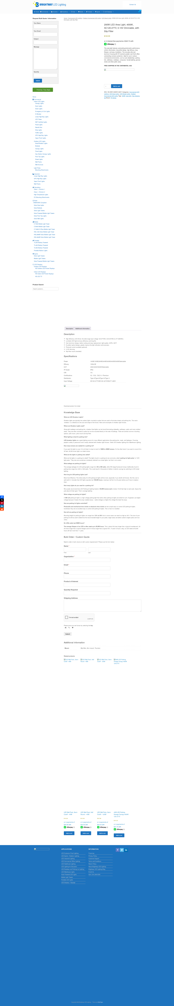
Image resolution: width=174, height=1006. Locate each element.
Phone (66, 573)
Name (66, 546)
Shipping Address (71, 598)
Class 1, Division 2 (39, 192)
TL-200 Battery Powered (41, 242)
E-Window (38, 114)
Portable (90, 12)
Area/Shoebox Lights (41, 143)
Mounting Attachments (41, 170)
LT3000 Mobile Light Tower (41, 226)
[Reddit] (2, 509)
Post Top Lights (39, 157)
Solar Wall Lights (39, 218)
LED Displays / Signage (68, 882)
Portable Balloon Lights (40, 250)
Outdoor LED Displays (40, 266)
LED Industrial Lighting (68, 858)
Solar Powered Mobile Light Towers (44, 213)
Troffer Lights (39, 133)
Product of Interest (71, 581)
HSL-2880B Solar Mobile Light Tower (44, 234)
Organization (69, 556)
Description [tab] (69, 328)
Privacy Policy (93, 856)
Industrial (55, 12)
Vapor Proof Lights (40, 138)
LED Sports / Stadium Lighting (70, 856)
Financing (91, 853)
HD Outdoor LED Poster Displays (45, 268)
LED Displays (108, 12)
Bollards (37, 146)
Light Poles (37, 168)
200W (123, 96)
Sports (98, 12)
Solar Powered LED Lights (69, 874)
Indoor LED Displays (40, 272)
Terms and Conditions (95, 861)
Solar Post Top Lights (40, 216)
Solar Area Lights (39, 205)
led (105, 98)
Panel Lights (38, 125)
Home (37, 12)
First (65, 552)
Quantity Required (71, 590)
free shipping (136, 96)
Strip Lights (38, 130)
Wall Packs (38, 162)
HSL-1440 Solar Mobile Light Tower (44, 232)
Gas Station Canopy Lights (43, 154)
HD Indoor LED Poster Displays (44, 274)
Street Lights (39, 159)
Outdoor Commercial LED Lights (92, 18)
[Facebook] (2, 497)
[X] (2, 500)
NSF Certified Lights (41, 122)
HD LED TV (38, 276)
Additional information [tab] (82, 328)
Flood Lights (38, 151)
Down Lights (38, 109)
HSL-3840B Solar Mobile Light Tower (44, 237)
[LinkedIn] (2, 506)
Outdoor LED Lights (39, 141)
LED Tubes (38, 119)
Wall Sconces (39, 165)
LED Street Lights (106, 18)
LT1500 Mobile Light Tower (41, 224)
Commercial (45, 12)
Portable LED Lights (67, 880)
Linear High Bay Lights (41, 117)
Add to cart (116, 86)
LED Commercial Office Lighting (70, 861)
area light (128, 96)
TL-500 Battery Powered (41, 248)
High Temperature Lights (41, 194)
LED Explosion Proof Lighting (69, 853)
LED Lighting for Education (69, 866)
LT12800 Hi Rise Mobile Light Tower (44, 229)
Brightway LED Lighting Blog (97, 869)
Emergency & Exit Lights (42, 111)
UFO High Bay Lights (41, 135)
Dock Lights (38, 106)
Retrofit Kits (38, 127)
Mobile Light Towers (40, 258)
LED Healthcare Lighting (68, 864)
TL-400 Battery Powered (41, 245)
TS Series (113, 98)
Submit (67, 634)
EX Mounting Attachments (41, 197)
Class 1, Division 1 (39, 189)
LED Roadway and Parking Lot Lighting (72, 869)
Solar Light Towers (39, 210)
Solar (73, 12)
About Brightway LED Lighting (97, 866)
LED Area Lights (114, 94)
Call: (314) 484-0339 (94, 874)
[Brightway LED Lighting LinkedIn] (126, 850)
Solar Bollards (38, 208)
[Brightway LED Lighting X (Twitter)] (122, 850)
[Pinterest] (2, 503)
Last (89, 552)
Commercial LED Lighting (75, 18)
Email (66, 565)
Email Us (91, 872)
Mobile (81, 12)
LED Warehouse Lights (68, 872)
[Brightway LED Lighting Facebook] (118, 850)
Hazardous (65, 12)
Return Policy (92, 864)
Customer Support (94, 858)
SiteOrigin (100, 1002)
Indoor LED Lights (39, 101)
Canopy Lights (39, 103)
